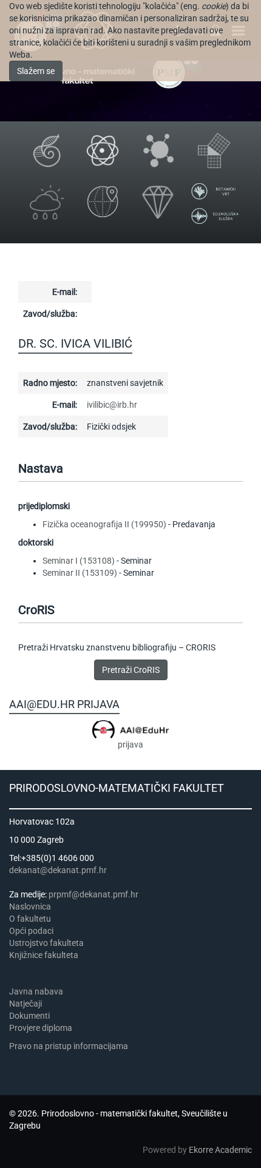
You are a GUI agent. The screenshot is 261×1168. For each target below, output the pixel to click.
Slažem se (36, 71)
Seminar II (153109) (79, 573)
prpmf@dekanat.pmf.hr (93, 894)
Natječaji (25, 1003)
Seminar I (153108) (78, 560)
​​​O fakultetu (30, 918)
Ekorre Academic (220, 1150)
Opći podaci (31, 931)
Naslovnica (30, 906)
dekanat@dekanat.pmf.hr (58, 870)
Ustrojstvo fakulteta (46, 943)
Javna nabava (36, 991)
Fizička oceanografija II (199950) (104, 524)
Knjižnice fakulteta (43, 955)
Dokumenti (29, 1016)
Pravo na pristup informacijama (70, 1046)
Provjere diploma (40, 1028)
